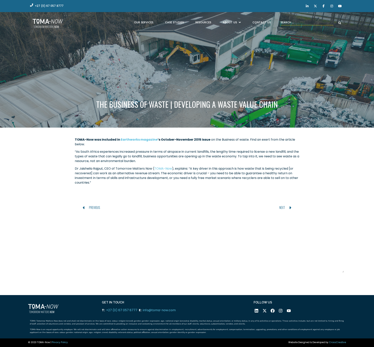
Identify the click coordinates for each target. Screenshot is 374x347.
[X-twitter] (264, 311)
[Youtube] (289, 311)
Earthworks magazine (139, 139)
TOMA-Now (163, 168)
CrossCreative (337, 342)
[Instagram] (280, 311)
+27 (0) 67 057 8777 (121, 310)
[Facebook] (272, 311)
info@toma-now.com (159, 310)
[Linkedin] (256, 311)
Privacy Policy (60, 342)
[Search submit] (339, 23)
